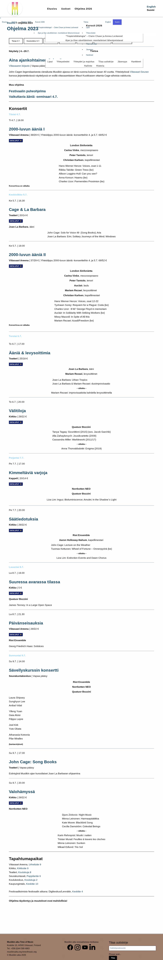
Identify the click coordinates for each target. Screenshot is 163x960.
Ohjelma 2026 (83, 8)
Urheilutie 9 (35, 864)
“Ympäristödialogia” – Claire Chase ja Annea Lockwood (94, 36)
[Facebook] (70, 947)
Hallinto (88, 66)
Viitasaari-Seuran (139, 71)
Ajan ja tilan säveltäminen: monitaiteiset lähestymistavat (94, 40)
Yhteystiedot (63, 62)
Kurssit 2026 (94, 25)
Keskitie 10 (32, 884)
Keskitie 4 (77, 891)
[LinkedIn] (92, 947)
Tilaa (113, 958)
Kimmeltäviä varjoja (28, 472)
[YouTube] (85, 947)
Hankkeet (136, 62)
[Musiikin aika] (15, 8)
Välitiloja (17, 410)
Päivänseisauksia (26, 623)
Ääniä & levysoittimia (29, 353)
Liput (50, 62)
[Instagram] (77, 947)
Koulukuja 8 (24, 872)
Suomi (150, 10)
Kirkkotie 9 (23, 868)
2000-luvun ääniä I (27, 129)
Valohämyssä (22, 791)
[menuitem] (52, 8)
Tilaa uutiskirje (106, 62)
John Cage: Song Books (33, 762)
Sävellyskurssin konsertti (34, 670)
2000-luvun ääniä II (27, 254)
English (151, 6)
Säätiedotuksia (23, 519)
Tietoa (94, 51)
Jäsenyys (122, 62)
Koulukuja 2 (30, 880)
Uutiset (65, 8)
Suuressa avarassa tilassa (34, 582)
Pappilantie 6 (34, 876)
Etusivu (52, 8)
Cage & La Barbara (27, 209)
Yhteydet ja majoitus (83, 62)
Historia (100, 66)
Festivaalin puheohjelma (27, 91)
